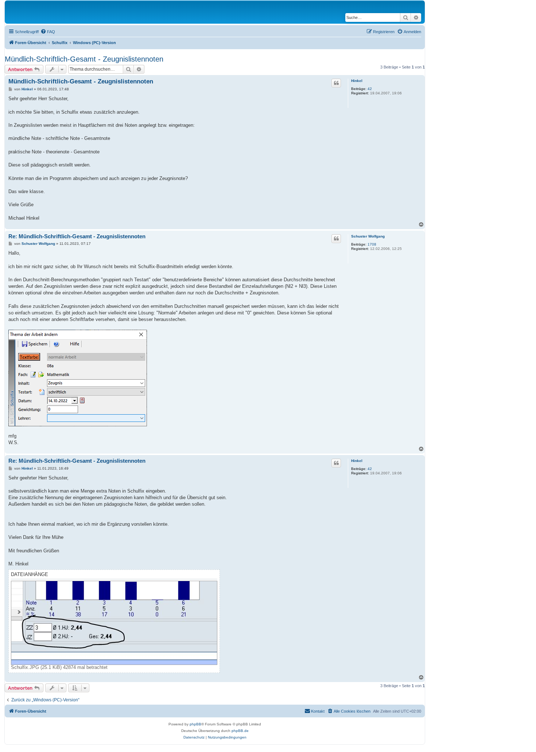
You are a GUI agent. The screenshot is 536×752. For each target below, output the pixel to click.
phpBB (195, 724)
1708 (372, 244)
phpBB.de (240, 731)
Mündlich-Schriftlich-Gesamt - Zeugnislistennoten (84, 59)
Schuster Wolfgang (368, 236)
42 (370, 89)
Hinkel (356, 81)
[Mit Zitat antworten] (336, 83)
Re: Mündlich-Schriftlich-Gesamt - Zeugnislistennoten (76, 236)
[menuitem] (47, 31)
